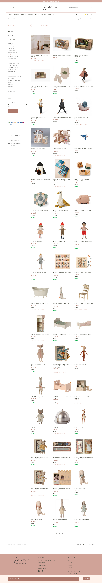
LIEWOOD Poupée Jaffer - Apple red (83, 242)
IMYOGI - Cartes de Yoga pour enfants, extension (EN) (61, 180)
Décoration (11, 52)
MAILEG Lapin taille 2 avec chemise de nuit (82, 520)
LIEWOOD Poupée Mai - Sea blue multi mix (40, 273)
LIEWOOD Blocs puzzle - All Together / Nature (82, 180)
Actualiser (13, 111)
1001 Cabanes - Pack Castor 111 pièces (39, 56)
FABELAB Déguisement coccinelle (84, 86)
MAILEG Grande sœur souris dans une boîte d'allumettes (84, 458)
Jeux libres (11, 69)
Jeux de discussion (13, 63)
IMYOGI (54, 184)
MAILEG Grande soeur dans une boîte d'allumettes (40, 489)
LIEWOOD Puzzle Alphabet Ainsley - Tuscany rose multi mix (62, 273)
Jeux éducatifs (12, 67)
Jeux (9, 54)
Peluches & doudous (14, 75)
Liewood (76, 184)
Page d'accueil (80, 19)
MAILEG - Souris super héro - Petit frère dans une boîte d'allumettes (61, 366)
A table (10, 49)
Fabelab (55, 91)
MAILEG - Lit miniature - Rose (83, 334)
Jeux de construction (14, 62)
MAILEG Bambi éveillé (80, 364)
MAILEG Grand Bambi (80, 428)
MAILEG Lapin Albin (80, 488)
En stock (12, 36)
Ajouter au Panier (41, 44)
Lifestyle (43, 14)
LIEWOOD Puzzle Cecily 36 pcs (83, 272)
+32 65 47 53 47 (42, 564)
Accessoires (12, 50)
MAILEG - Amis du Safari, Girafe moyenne (61, 304)
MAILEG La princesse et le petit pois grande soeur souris (61, 489)
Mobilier (10, 84)
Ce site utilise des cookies (17, 579)
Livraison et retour (72, 573)
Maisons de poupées (13, 73)
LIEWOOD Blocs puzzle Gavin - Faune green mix (39, 211)
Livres (37, 14)
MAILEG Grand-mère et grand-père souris (61, 458)
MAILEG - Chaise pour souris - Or (84, 303)
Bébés (10, 14)
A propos (51, 14)
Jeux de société (12, 65)
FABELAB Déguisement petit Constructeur (38, 118)
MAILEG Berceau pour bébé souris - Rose (62, 397)
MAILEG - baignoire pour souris (39, 303)
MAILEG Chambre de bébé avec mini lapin (83, 397)
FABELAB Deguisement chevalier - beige (62, 87)
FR (91, 14)
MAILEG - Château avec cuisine (40, 334)
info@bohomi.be (42, 562)
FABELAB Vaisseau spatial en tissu (40, 179)
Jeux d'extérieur (12, 58)
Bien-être (30, 14)
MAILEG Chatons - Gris (37, 428)
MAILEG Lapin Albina (36, 519)
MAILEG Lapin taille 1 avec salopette (60, 520)
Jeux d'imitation (12, 60)
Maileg (32, 307)
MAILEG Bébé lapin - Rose (38, 397)
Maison (23, 14)
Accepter (86, 578)
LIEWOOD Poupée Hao (59, 241)
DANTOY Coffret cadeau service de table (40, 87)
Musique (10, 86)
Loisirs (10, 82)
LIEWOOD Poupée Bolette (38, 241)
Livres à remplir (12, 71)
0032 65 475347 (15, 140)
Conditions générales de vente (75, 571)
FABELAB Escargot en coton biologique (82, 118)
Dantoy (54, 59)
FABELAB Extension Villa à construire (38, 149)
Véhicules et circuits (14, 80)
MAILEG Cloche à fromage (60, 428)
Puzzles (10, 78)
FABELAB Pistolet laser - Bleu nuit (84, 148)
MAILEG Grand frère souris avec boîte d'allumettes (40, 458)
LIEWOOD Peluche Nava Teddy (83, 210)
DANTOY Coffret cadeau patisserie (81, 56)
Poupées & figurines (13, 77)
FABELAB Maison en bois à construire (60, 149)
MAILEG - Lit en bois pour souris (61, 334)
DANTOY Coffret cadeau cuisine (62, 55)
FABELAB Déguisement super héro (62, 117)
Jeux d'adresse (12, 56)
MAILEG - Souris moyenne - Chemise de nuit (38, 365)
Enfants (16, 14)
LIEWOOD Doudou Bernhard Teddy (60, 211)
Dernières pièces (72, 569)
